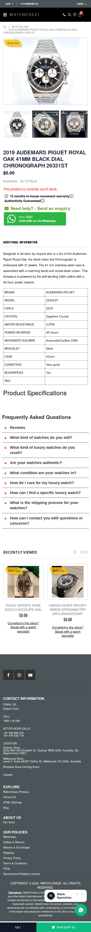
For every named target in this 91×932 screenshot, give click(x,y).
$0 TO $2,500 (20, 27)
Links (80, 3)
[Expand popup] (77, 894)
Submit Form (11, 709)
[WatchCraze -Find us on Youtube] (30, 675)
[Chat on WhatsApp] (81, 910)
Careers (8, 775)
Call (18, 927)
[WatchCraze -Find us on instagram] (19, 675)
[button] (75, 552)
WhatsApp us (66, 927)
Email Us (9, 704)
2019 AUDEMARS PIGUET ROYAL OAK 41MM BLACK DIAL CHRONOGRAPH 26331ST (44, 158)
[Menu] (5, 14)
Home (4, 26)
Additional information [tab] (20, 242)
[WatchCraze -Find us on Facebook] (8, 675)
